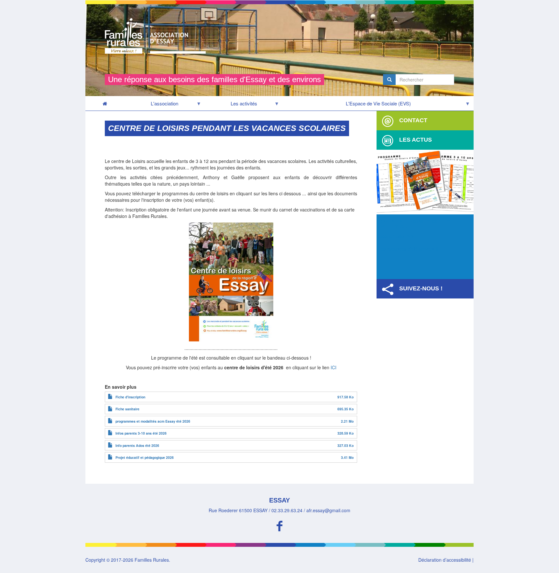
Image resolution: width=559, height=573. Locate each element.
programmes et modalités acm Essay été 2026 (152, 421)
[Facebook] (279, 525)
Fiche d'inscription (130, 397)
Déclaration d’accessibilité (444, 560)
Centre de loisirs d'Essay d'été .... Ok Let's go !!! (421, 224)
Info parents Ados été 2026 (137, 445)
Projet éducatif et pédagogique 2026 (144, 457)
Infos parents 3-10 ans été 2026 (141, 433)
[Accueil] (158, 36)
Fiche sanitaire (127, 408)
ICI (333, 367)
